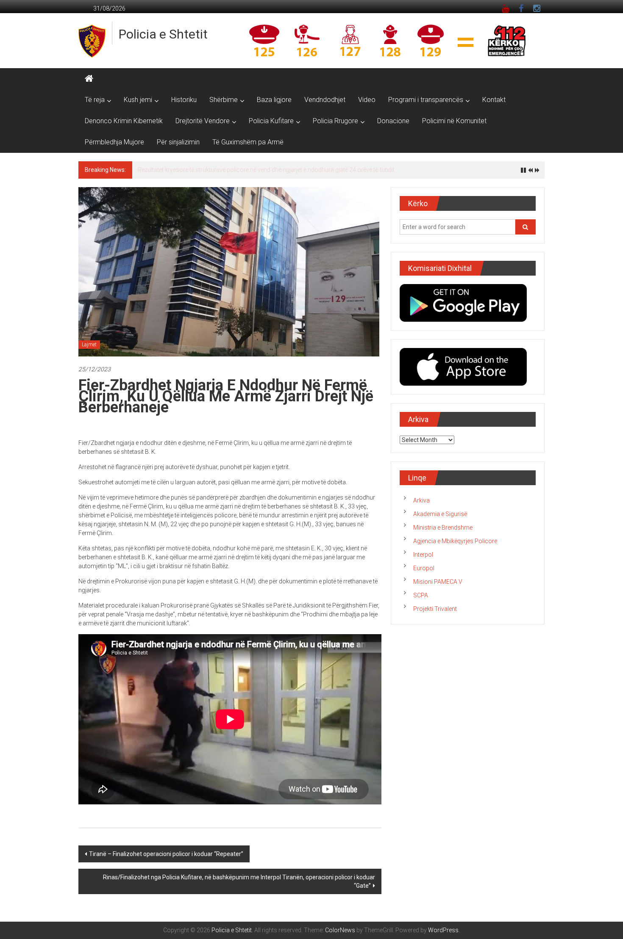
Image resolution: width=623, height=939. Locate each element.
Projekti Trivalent (435, 608)
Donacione (393, 121)
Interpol (423, 554)
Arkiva (421, 500)
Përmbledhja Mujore (114, 142)
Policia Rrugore (335, 121)
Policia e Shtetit (163, 34)
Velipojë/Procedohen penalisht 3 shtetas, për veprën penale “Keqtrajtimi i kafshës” (245, 169)
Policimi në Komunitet (454, 121)
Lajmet (89, 345)
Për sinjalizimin (178, 142)
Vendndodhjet (324, 100)
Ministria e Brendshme (443, 527)
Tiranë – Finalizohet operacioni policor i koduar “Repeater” (166, 854)
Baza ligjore (274, 100)
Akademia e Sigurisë (440, 514)
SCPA (420, 595)
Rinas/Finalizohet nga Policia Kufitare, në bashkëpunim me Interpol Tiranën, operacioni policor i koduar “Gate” (239, 881)
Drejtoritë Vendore (202, 121)
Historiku (184, 100)
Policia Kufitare (271, 121)
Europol (423, 568)
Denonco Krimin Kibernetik (124, 121)
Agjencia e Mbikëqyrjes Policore (455, 541)
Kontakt (494, 100)
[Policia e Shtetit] (89, 78)
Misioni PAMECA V (437, 581)
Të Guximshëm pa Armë (248, 142)
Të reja (95, 100)
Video (366, 100)
